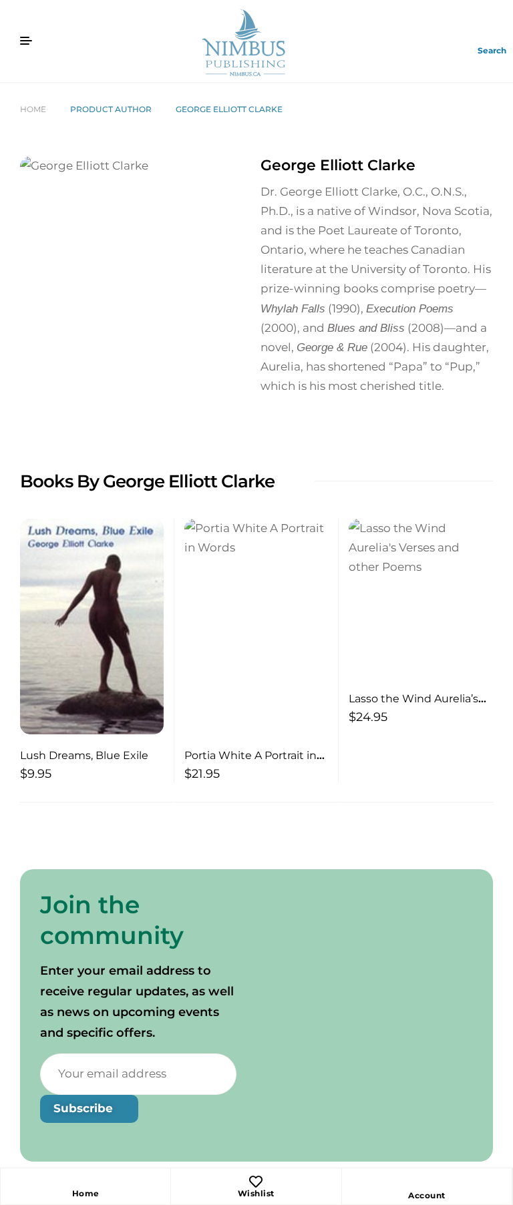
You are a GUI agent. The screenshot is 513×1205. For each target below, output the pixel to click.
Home (33, 109)
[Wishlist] (256, 1181)
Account (427, 1195)
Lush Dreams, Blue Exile (84, 755)
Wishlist (256, 1193)
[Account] (427, 1183)
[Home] (85, 1181)
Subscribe (84, 1108)
